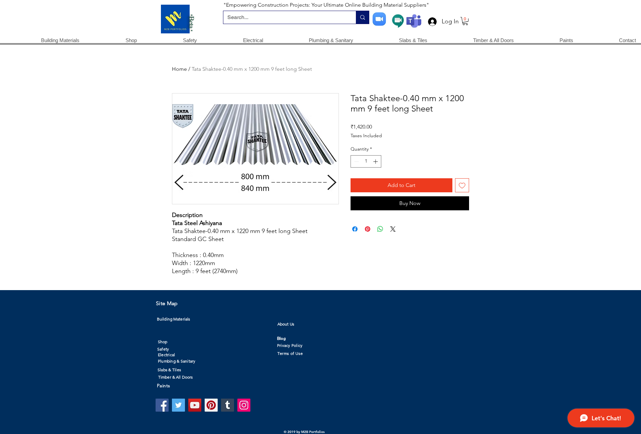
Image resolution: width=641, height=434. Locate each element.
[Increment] (376, 161)
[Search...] (362, 17)
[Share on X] (393, 229)
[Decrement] (356, 161)
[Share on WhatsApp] (380, 229)
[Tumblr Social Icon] (227, 405)
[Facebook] (162, 405)
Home (179, 69)
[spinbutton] (366, 161)
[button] (465, 21)
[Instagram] (243, 405)
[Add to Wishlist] (462, 185)
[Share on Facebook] (355, 229)
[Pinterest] (211, 405)
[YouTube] (194, 405)
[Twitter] (178, 405)
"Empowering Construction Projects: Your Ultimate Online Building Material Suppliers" (326, 5)
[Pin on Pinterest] (368, 229)
